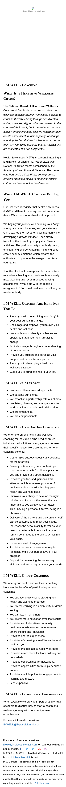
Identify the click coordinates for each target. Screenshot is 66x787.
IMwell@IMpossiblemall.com (20, 744)
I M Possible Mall (20, 757)
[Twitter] (28, 749)
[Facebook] (22, 749)
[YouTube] (41, 749)
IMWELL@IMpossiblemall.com (21, 724)
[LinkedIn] (34, 749)
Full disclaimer (41, 783)
